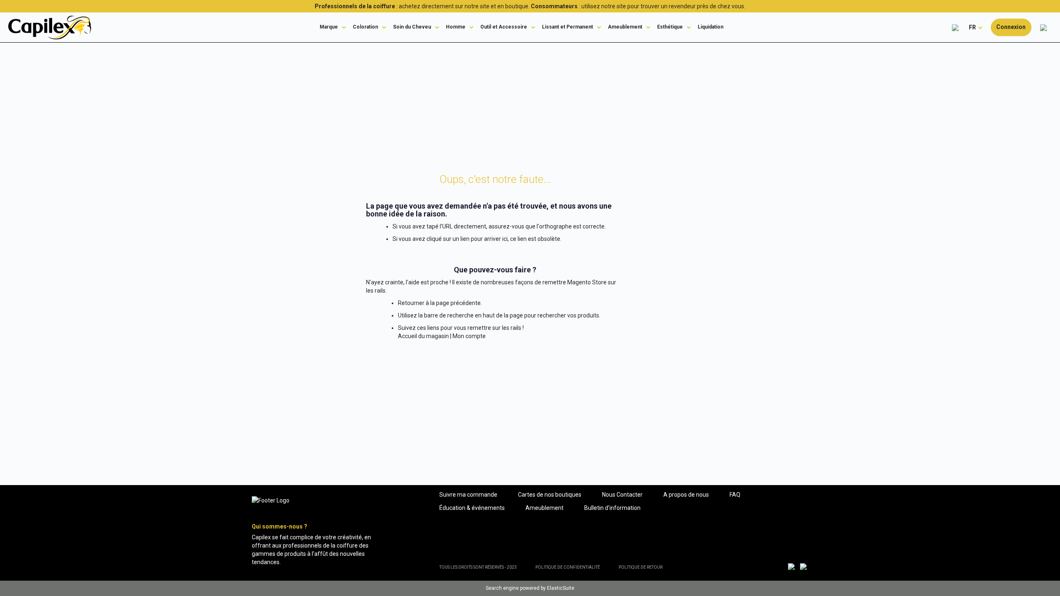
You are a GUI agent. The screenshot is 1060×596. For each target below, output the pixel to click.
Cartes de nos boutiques (549, 494)
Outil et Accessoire (503, 27)
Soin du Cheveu (412, 27)
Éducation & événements (472, 508)
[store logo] (49, 27)
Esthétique (670, 27)
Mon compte (469, 336)
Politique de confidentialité (567, 567)
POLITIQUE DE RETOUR (640, 567)
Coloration (365, 27)
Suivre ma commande (468, 494)
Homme (455, 27)
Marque (329, 27)
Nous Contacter (622, 494)
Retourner (411, 303)
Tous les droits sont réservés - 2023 (478, 567)
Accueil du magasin (423, 336)
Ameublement (625, 27)
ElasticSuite (560, 588)
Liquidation (710, 27)
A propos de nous (686, 494)
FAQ (735, 494)
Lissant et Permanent (567, 27)
